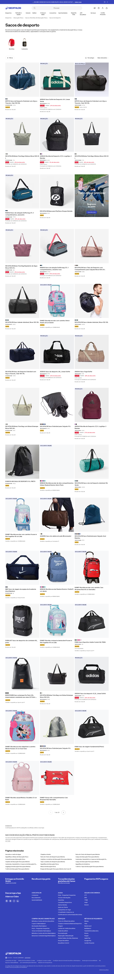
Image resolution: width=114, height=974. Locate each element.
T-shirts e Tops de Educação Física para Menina (90, 866)
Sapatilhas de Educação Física (49, 864)
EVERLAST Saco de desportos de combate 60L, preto (21, 641)
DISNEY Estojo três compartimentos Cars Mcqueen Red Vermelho (54, 798)
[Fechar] (107, 2)
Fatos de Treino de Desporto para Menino (88, 854)
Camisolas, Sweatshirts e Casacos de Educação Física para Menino (25, 864)
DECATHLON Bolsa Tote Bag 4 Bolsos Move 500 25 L (22, 157)
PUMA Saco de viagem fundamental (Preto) (89, 746)
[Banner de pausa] (104, 2)
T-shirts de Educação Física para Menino (17, 869)
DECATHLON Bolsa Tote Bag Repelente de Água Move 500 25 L (21, 267)
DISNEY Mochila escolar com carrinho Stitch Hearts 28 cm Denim (55, 321)
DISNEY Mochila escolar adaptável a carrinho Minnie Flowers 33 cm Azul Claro (20, 747)
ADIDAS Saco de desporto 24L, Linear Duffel (55, 371)
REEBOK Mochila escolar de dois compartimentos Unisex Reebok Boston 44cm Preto (57, 484)
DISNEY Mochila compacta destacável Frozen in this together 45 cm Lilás (56, 641)
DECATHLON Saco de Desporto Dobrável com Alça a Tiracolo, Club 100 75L (20, 372)
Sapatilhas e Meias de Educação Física (16, 857)
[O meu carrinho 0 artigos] (107, 8)
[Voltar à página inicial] (13, 8)
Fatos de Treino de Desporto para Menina (52, 857)
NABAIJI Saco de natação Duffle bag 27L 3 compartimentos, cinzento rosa (54, 268)
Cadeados (24, 49)
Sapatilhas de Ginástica (83, 864)
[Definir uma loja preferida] (95, 8)
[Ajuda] (99, 8)
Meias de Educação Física (48, 866)
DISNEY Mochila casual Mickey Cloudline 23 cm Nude (21, 798)
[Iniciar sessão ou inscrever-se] (103, 8)
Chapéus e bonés (45, 854)
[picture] (22, 80)
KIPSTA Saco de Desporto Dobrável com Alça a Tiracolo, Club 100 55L (21, 102)
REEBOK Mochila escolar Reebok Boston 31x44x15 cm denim (57, 590)
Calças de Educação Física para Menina (87, 861)
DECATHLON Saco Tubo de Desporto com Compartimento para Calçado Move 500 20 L (90, 268)
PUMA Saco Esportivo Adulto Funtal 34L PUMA (90, 642)
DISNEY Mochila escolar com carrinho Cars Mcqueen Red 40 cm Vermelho (89, 588)
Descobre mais (92, 212)
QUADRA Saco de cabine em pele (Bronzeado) (55, 536)
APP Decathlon (83, 13)
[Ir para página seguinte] (63, 812)
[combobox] (103, 58)
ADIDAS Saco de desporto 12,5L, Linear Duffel (90, 693)
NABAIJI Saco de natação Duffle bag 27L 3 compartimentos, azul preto (19, 214)
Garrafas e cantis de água (13, 854)
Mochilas (11, 49)
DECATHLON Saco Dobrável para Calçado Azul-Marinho (90, 537)
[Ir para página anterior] (51, 812)
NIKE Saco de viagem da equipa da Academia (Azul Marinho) (20, 590)
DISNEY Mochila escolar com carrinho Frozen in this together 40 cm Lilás (21, 535)
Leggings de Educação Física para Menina (17, 866)
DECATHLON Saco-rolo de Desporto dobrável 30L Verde (91, 484)
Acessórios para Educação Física (15, 859)
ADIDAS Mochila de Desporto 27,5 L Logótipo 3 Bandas (56, 157)
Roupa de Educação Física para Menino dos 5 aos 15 (55, 869)
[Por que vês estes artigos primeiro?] (86, 58)
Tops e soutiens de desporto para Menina (52, 861)
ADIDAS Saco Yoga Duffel (83, 371)
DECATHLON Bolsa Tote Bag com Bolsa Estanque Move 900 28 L (22, 427)
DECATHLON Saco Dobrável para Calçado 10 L (55, 426)
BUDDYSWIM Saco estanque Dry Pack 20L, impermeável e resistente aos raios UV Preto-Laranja (20, 696)
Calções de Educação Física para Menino (17, 861)
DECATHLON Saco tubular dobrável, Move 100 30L (22, 322)
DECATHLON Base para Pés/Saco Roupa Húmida (56, 211)
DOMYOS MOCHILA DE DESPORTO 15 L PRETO (20, 481)
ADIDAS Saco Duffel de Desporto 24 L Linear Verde (55, 100)
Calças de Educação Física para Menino (87, 857)
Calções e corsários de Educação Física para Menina (56, 859)
